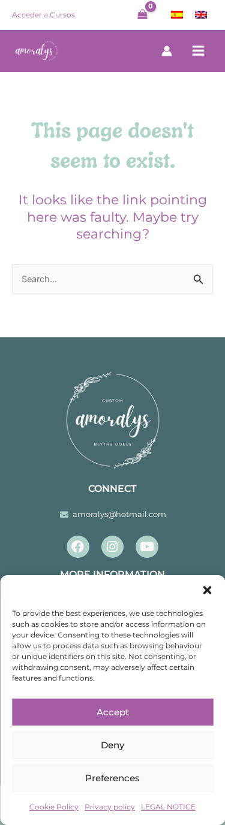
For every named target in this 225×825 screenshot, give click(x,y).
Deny (112, 745)
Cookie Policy (54, 806)
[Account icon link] (166, 51)
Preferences (112, 778)
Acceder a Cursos (43, 14)
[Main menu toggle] (198, 51)
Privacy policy (110, 806)
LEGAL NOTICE (168, 806)
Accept (113, 712)
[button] (207, 590)
